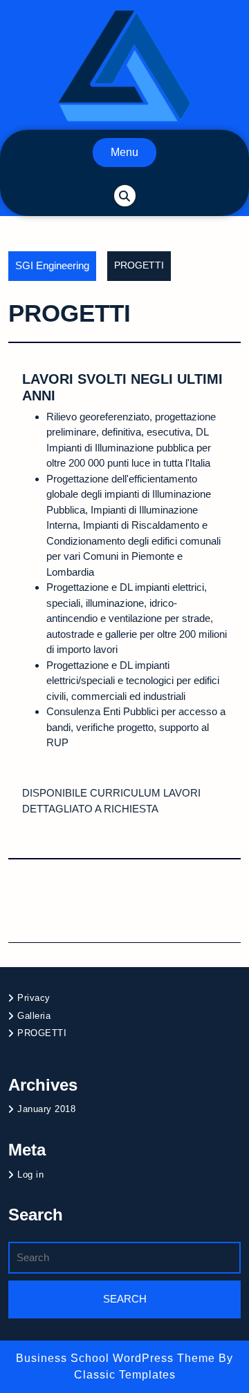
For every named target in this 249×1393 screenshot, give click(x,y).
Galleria (33, 1016)
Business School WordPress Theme (117, 1358)
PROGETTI (41, 1033)
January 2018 (46, 1109)
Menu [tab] (124, 152)
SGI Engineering (52, 265)
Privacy (33, 998)
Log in (30, 1174)
